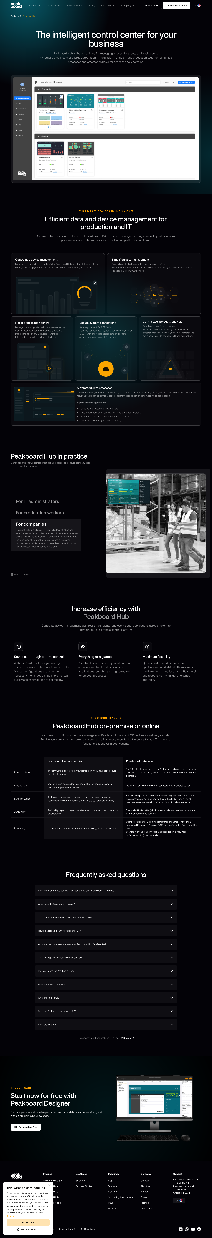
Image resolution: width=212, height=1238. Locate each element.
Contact (145, 1180)
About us (145, 1186)
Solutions (80, 1180)
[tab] (46, 502)
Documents (147, 1208)
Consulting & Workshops (120, 1197)
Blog (110, 1180)
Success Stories (84, 1186)
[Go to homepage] (16, 5)
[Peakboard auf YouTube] (193, 1229)
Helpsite (112, 1208)
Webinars (112, 1191)
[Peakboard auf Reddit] (199, 1229)
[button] (35, 5)
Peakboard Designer (53, 1180)
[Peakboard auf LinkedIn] (181, 1229)
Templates (113, 1186)
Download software (177, 5)
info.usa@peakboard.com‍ (186, 1179)
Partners (145, 1202)
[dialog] (28, 1208)
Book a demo (152, 5)
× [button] (49, 1185)
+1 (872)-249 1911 (181, 1182)
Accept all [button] (28, 1222)
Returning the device (68, 1229)
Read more (12, 1216)
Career (144, 1197)
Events (144, 1191)
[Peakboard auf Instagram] (187, 1229)
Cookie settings (87, 1229)
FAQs (110, 1202)
